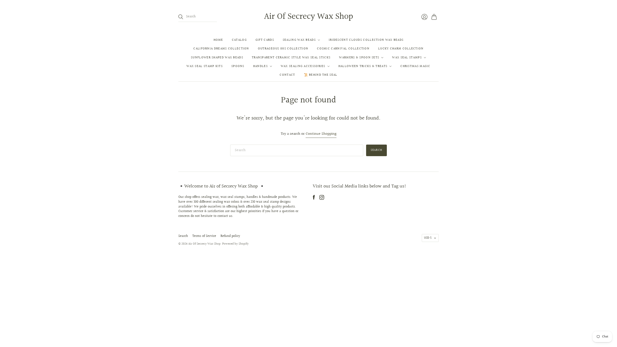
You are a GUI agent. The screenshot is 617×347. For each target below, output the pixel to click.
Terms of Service (204, 236)
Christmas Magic (415, 66)
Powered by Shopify (235, 243)
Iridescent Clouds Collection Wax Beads (366, 40)
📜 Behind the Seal (320, 75)
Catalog (239, 40)
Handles (260, 66)
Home (218, 40)
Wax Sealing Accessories (303, 66)
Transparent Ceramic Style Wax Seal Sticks (291, 57)
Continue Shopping (321, 134)
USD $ (428, 237)
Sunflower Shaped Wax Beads (217, 57)
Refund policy (230, 236)
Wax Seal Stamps (407, 57)
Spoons (237, 66)
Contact (287, 75)
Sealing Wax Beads (299, 40)
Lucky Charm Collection (401, 48)
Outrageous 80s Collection (283, 48)
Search (183, 236)
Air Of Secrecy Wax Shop (308, 16)
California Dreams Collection (221, 48)
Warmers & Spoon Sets (359, 57)
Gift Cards (264, 40)
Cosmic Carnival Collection (343, 48)
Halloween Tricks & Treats (363, 66)
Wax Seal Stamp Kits (205, 66)
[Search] (180, 16)
